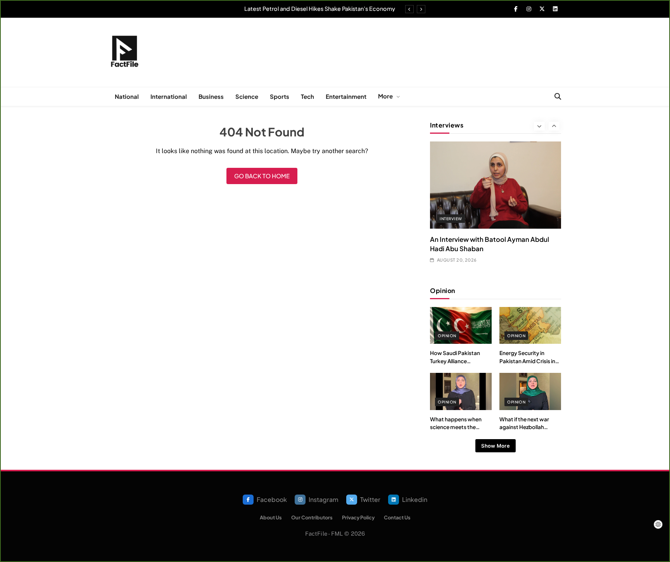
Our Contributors (312, 517)
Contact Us (397, 517)
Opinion (447, 335)
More (385, 96)
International (168, 96)
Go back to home (262, 175)
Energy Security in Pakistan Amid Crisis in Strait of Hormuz (527, 361)
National (127, 96)
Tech (307, 96)
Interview (451, 218)
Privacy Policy (358, 517)
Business (211, 96)
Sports (279, 96)
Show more (495, 446)
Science (246, 96)
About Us (271, 517)
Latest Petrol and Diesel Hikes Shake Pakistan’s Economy (319, 8)
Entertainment (346, 96)
